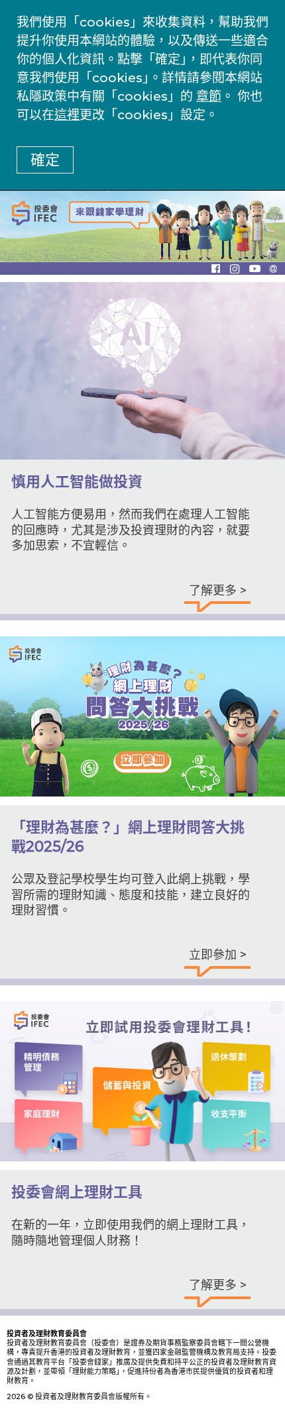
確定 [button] (45, 160)
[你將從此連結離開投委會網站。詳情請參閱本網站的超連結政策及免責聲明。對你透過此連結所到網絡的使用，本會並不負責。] (220, 268)
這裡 (67, 114)
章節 (208, 96)
